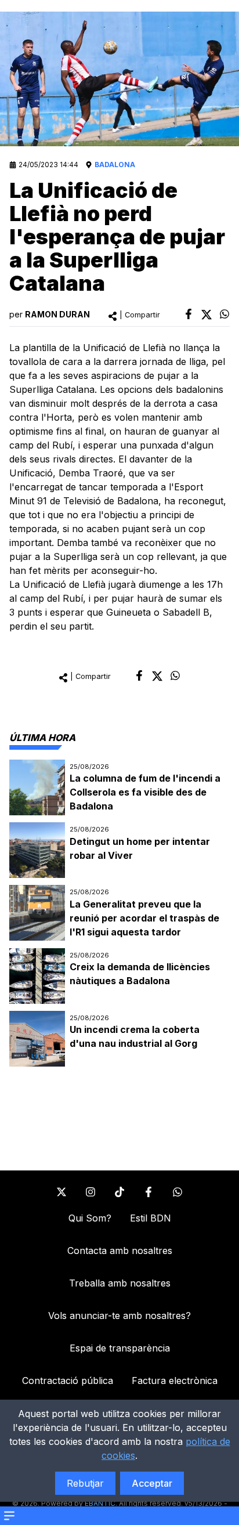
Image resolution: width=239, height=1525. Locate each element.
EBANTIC (100, 1503)
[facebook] (188, 314)
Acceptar (152, 1483)
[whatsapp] (224, 314)
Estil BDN (150, 1218)
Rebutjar (85, 1483)
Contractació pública (67, 1380)
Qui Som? (89, 1218)
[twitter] (206, 314)
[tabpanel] (119, 913)
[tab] (42, 737)
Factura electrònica (175, 1380)
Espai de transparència (120, 1348)
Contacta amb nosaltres (119, 1250)
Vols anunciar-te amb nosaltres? (119, 1315)
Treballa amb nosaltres (120, 1283)
